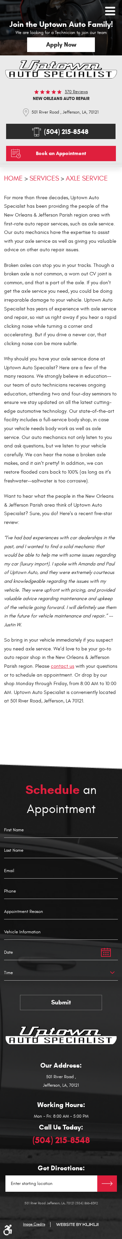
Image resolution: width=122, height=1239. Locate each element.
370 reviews (76, 92)
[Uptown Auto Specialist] (61, 69)
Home (13, 178)
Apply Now (61, 44)
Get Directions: (61, 1168)
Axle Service (87, 178)
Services (44, 178)
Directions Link (107, 1183)
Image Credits (34, 1224)
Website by (77, 1224)
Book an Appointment (61, 153)
